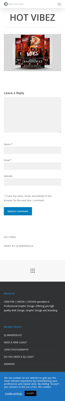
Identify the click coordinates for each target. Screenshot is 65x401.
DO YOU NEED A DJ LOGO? (19, 356)
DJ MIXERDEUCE (13, 335)
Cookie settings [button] (13, 393)
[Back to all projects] (32, 270)
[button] (59, 4)
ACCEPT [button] (30, 393)
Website (8, 176)
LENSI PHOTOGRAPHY (16, 349)
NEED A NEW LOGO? (15, 342)
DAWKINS (9, 364)
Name (8, 144)
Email (8, 160)
